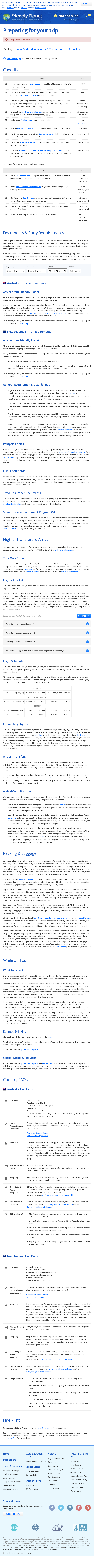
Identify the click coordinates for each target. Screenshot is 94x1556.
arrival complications (69, 572)
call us (62, 805)
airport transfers (32, 572)
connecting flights (24, 175)
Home (6, 1453)
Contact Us (74, 1461)
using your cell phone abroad (61, 1204)
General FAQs (75, 1472)
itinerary (28, 569)
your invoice (83, 123)
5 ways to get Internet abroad (39, 1207)
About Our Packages (11, 1489)
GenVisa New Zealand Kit (59, 369)
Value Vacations (9, 1478)
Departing (52, 266)
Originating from (12, 267)
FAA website (61, 947)
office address (9, 457)
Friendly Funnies (54, 1488)
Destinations (9, 1459)
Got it (86, 3)
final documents (45, 134)
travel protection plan (12, 504)
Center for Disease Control (38, 1133)
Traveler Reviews (54, 1473)
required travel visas (26, 128)
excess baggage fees (72, 1547)
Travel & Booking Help (79, 1455)
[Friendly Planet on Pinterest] (79, 1507)
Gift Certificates (32, 1489)
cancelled (38, 735)
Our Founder (53, 1466)
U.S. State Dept (23, 323)
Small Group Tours (10, 1474)
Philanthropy (53, 1484)
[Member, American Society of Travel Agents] (14, 1527)
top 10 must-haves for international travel (50, 918)
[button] (84, 616)
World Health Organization (37, 1135)
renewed (71, 393)
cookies (10, 7)
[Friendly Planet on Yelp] (88, 1507)
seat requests (47, 1063)
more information (65, 430)
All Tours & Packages (11, 1471)
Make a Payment (77, 1469)
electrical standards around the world (57, 1195)
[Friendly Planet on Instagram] (70, 1507)
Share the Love (33, 1480)
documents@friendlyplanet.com (72, 452)
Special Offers (33, 1466)
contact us (49, 778)
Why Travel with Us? (56, 1458)
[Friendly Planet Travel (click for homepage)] (22, 17)
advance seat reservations (28, 186)
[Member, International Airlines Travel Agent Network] (36, 1527)
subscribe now (13, 1514)
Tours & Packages (12, 1466)
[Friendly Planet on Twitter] (61, 1507)
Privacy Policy (40, 7)
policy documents (28, 142)
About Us (53, 1453)
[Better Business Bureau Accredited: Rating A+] (80, 1527)
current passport (35, 84)
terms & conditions (44, 1428)
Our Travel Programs (56, 1470)
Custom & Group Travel (34, 1455)
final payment (27, 120)
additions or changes (32, 112)
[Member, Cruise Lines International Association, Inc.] (58, 1527)
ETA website (32, 313)
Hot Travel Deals (32, 1471)
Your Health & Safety (78, 1480)
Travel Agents (75, 1491)
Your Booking (75, 1465)
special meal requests (29, 1049)
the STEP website (10, 528)
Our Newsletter (32, 1475)
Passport (30, 267)
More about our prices (60, 1549)
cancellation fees (10, 1438)
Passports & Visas (77, 1484)
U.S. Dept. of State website (56, 313)
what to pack (83, 918)
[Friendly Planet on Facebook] (52, 1507)
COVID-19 (72, 267)
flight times (28, 198)
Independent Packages (12, 1482)
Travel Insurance (76, 1487)
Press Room (53, 1481)
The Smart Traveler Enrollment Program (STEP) (40, 150)
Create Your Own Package (36, 1461)
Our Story (52, 1462)
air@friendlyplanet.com (64, 550)
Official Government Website (47, 361)
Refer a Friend (31, 1485)
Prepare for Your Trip (79, 1476)
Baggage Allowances (26, 879)
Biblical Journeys (9, 1485)
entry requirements (29, 95)
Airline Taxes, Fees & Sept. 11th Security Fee (35, 1547)
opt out (24, 7)
